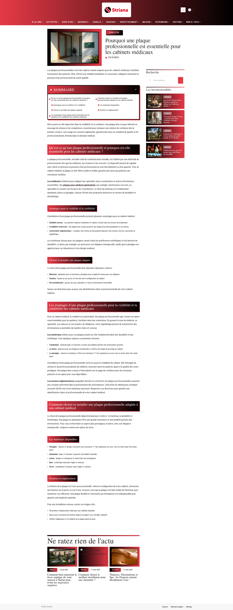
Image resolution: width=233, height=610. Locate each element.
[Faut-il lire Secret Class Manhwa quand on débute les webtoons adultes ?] (155, 101)
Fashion (167, 113)
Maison (52, 570)
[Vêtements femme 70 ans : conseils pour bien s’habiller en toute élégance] (155, 118)
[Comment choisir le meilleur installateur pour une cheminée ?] (93, 556)
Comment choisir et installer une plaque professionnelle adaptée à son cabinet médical (115, 99)
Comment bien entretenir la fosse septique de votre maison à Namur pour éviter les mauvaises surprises (62, 580)
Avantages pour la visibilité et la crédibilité (69, 105)
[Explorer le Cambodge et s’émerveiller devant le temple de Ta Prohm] (155, 134)
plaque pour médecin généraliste (79, 185)
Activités (115, 570)
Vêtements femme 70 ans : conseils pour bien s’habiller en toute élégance (172, 119)
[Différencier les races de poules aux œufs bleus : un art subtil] (155, 150)
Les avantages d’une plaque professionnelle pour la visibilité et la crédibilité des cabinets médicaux (70, 116)
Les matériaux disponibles (110, 105)
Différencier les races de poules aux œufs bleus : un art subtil (172, 152)
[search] (183, 9)
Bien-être (114, 32)
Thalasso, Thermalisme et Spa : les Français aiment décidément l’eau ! (124, 577)
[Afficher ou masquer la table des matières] (105, 89)
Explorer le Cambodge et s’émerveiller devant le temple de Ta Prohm (173, 136)
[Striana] (116, 10)
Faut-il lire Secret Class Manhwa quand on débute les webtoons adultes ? (172, 103)
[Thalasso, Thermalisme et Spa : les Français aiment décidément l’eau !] (124, 556)
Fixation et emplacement (109, 110)
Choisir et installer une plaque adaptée (67, 110)
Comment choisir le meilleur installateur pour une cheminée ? (92, 577)
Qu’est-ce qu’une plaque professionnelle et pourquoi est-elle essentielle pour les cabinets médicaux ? (70, 99)
